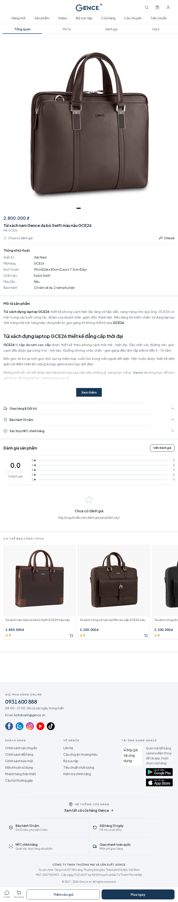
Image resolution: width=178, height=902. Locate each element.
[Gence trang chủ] (89, 7)
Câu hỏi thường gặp (19, 780)
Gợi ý (156, 29)
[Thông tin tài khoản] (168, 7)
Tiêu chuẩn (158, 18)
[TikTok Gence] (51, 726)
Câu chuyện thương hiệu (80, 754)
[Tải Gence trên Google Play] (159, 772)
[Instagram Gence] (30, 726)
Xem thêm (89, 392)
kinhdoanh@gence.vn (29, 715)
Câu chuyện (133, 18)
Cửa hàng (108, 18)
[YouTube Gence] (40, 726)
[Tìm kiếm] (146, 7)
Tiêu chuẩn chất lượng (78, 767)
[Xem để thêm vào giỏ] (71, 635)
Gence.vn (140, 372)
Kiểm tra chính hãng (77, 774)
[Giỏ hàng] (157, 7)
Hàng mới (19, 18)
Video (62, 18)
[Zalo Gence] (19, 726)
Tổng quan (22, 29)
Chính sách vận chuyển (21, 748)
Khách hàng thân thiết (20, 774)
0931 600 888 (21, 701)
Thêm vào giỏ (63, 894)
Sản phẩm (41, 18)
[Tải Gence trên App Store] (159, 782)
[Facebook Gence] (9, 726)
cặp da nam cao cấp (35, 345)
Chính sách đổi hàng (19, 754)
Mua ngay (138, 894)
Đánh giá (111, 29)
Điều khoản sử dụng (19, 767)
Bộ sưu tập (84, 18)
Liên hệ (68, 748)
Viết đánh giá (162, 447)
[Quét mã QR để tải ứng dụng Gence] (132, 756)
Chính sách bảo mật (19, 761)
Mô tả (67, 29)
